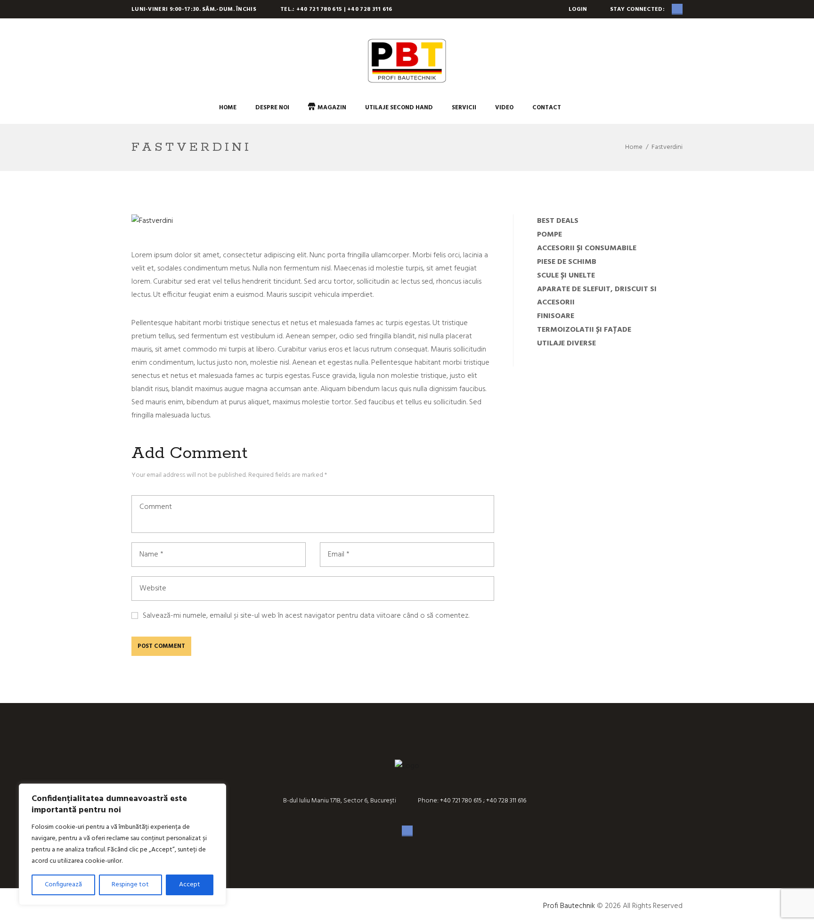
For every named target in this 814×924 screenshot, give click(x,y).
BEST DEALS (557, 221)
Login (578, 9)
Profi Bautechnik (569, 906)
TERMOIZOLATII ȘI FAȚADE (584, 330)
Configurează (63, 884)
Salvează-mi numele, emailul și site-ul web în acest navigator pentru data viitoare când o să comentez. (306, 615)
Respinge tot (130, 884)
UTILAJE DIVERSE (566, 343)
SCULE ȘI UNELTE (566, 276)
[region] (122, 844)
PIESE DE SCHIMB (566, 262)
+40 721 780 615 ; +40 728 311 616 (482, 800)
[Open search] (580, 107)
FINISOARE (555, 316)
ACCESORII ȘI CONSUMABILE (586, 248)
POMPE (549, 235)
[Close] (216, 791)
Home (634, 147)
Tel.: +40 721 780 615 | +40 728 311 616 (336, 9)
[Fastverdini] (152, 221)
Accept (189, 884)
